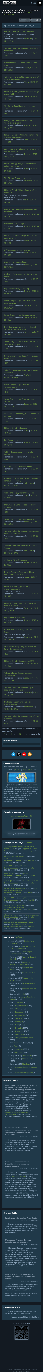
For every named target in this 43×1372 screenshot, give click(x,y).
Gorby (30, 892)
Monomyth (18, 1022)
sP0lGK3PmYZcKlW (27, 770)
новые (29, 843)
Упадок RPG (8, 866)
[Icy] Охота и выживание (14, 618)
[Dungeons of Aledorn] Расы (15, 262)
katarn (26, 563)
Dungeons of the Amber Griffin (25, 1067)
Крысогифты (8, 881)
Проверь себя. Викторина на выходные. (18, 922)
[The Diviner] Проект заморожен (17, 178)
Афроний (28, 181)
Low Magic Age (20, 1015)
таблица (19, 937)
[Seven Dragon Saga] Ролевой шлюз (19, 519)
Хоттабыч (31, 868)
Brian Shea (18, 770)
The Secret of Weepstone (23, 1073)
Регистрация (35, 3)
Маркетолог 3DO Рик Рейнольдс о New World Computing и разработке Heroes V (20, 1277)
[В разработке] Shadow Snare (15, 905)
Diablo (26, 97)
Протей (27, 332)
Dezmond (28, 608)
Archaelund (18, 1002)
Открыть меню (40, 3)
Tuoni (16, 1046)
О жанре (24, 866)
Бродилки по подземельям (14, 907)
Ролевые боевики (31, 915)
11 (17, 734)
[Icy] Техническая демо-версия (17, 250)
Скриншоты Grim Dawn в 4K (21, 816)
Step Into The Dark (29, 989)
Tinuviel (27, 214)
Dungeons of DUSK (21, 1006)
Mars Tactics (18, 1018)
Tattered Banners (28, 983)
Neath (16, 1025)
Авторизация (32, 3)
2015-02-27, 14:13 (11, 553)
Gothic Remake (9, 873)
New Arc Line (19, 1031)
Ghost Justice (27, 1056)
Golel (23, 994)
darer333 (31, 900)
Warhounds (18, 1052)
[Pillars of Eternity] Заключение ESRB (19, 661)
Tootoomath (29, 707)
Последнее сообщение (12, 851)
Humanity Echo (27, 1059)
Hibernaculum (19, 1012)
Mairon (27, 82)
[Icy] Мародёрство (12, 440)
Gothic (25, 873)
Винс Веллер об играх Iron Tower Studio (21, 1218)
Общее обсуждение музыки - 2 (15, 856)
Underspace (18, 1049)
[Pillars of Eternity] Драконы (15, 428)
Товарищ (28, 125)
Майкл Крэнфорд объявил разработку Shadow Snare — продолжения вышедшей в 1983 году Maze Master (21, 1088)
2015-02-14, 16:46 (11, 709)
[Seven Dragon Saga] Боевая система (19, 315)
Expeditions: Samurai (18, 1176)
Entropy (17, 1009)
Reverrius (28, 692)
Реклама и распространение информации (21, 1369)
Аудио (6, 858)
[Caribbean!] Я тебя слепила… (16, 560)
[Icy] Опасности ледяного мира (17, 289)
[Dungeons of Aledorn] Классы (16, 224)
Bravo (26, 169)
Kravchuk (28, 39)
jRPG (25, 898)
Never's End (18, 1028)
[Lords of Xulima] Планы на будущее (19, 32)
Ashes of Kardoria (10, 915)
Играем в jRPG (9, 898)
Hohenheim (29, 483)
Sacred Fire (18, 1043)
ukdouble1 (31, 927)
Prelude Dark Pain (28, 973)
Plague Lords (19, 1034)
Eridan (26, 241)
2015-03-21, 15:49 (11, 378)
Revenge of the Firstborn (23, 1038)
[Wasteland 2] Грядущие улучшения (19, 493)
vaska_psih (28, 68)
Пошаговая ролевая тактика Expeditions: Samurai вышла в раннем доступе (17, 1164)
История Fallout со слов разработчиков (20, 767)
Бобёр (30, 851)
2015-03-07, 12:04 (11, 486)
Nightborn (26, 1064)
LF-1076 (27, 594)
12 (20, 734)
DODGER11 (28, 375)
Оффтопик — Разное (30, 849)
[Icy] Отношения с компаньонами (18, 467)
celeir (26, 200)
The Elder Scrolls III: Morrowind (14, 888)
